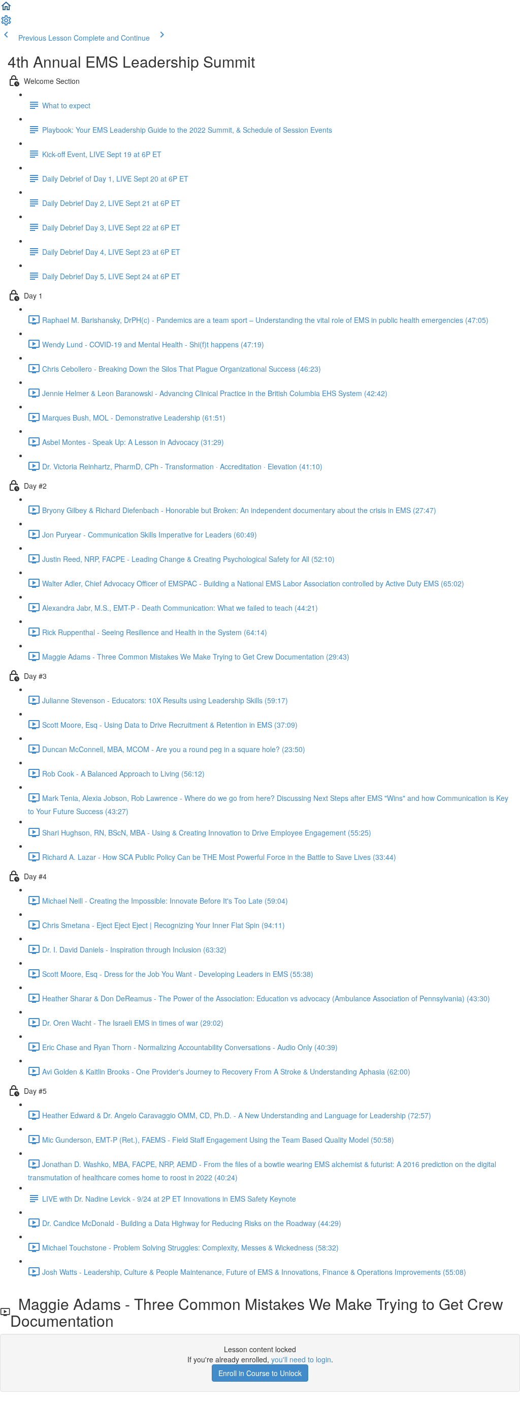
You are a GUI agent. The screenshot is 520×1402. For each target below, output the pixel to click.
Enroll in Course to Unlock (260, 1373)
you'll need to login (301, 1359)
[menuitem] (6, 23)
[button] (6, 9)
